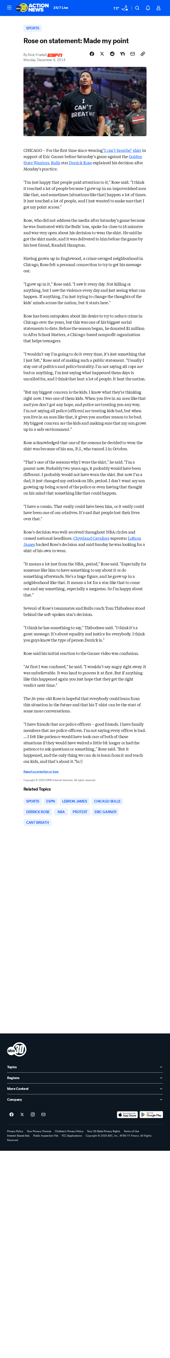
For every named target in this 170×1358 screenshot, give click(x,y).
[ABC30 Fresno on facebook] (11, 1114)
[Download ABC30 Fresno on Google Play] (151, 1114)
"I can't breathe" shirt (122, 150)
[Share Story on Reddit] (112, 54)
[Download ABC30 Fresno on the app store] (127, 1114)
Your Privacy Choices (39, 1131)
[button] (9, 7)
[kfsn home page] (17, 1049)
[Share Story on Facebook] (92, 54)
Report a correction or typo (40, 772)
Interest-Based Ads (18, 1135)
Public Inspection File (45, 1135)
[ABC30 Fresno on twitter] (22, 1114)
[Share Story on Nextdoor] (122, 54)
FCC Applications (72, 1135)
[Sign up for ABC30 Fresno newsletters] (43, 1114)
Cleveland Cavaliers (91, 538)
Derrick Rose (80, 162)
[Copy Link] (143, 54)
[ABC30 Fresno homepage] (32, 8)
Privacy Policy (15, 1131)
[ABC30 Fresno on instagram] (32, 1114)
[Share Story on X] (102, 54)
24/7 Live (60, 7)
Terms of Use (131, 1131)
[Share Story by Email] (132, 54)
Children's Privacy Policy (69, 1131)
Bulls (55, 162)
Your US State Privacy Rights (103, 1131)
